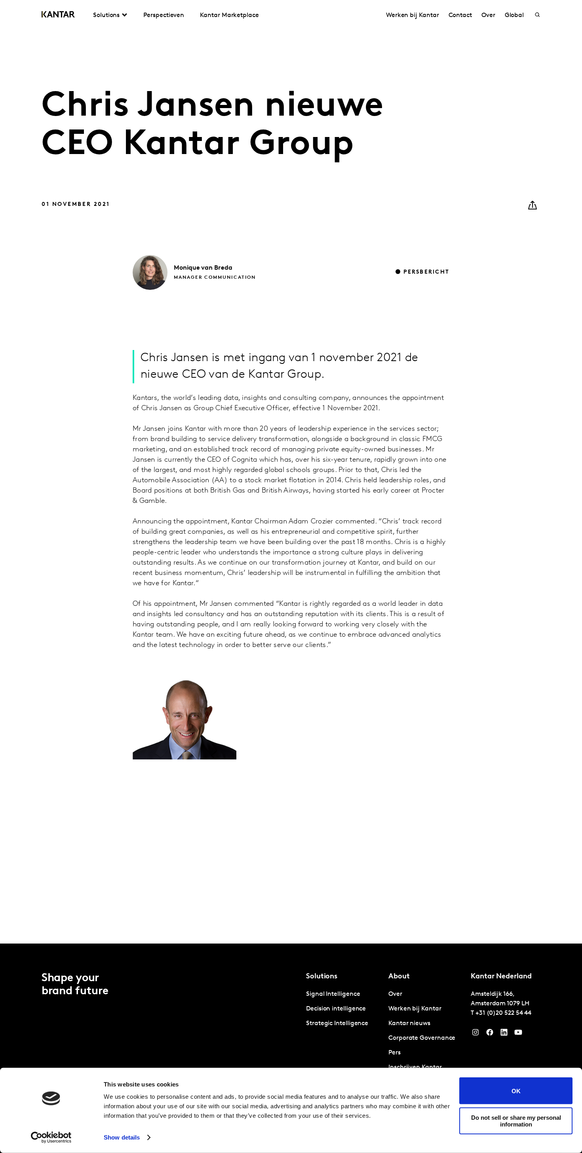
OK (516, 1090)
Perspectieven (163, 15)
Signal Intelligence (333, 994)
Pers (394, 1053)
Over (488, 15)
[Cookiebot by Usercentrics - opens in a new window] (51, 1137)
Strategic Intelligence (337, 1023)
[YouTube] (504, 1034)
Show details (122, 1137)
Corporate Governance (421, 1038)
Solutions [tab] (106, 15)
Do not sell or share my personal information (516, 1120)
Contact (460, 15)
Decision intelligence (336, 1009)
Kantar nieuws (409, 1023)
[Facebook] (490, 1034)
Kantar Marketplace (229, 15)
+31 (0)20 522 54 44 (503, 1013)
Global (514, 15)
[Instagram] (475, 1034)
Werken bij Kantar (412, 15)
